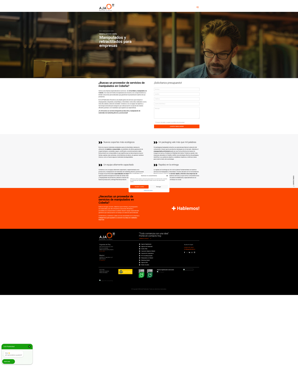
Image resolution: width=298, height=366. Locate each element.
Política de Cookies (103, 272)
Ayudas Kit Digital (188, 244)
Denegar (158, 186)
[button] (167, 175)
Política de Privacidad (104, 271)
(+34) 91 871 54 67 (189, 247)
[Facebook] (184, 252)
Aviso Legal (101, 269)
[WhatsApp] (192, 252)
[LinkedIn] (189, 252)
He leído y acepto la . (171, 122)
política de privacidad (178, 122)
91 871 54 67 (102, 251)
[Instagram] (194, 252)
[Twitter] (187, 252)
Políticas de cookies (148, 190)
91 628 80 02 (102, 260)
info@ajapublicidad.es (189, 249)
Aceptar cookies (139, 186)
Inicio (100, 31)
